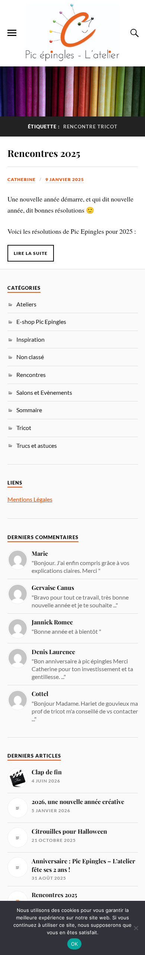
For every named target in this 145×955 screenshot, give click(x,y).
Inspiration (30, 339)
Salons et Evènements (44, 392)
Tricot (23, 427)
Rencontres (31, 374)
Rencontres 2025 (43, 153)
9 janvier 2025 (64, 179)
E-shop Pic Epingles (41, 321)
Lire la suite (31, 253)
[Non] (135, 928)
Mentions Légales (29, 499)
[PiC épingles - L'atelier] (72, 33)
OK (74, 944)
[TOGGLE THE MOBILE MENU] (11, 33)
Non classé (30, 356)
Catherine (21, 179)
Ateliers (26, 304)
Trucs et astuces (36, 445)
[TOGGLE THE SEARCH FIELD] (133, 33)
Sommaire (29, 409)
